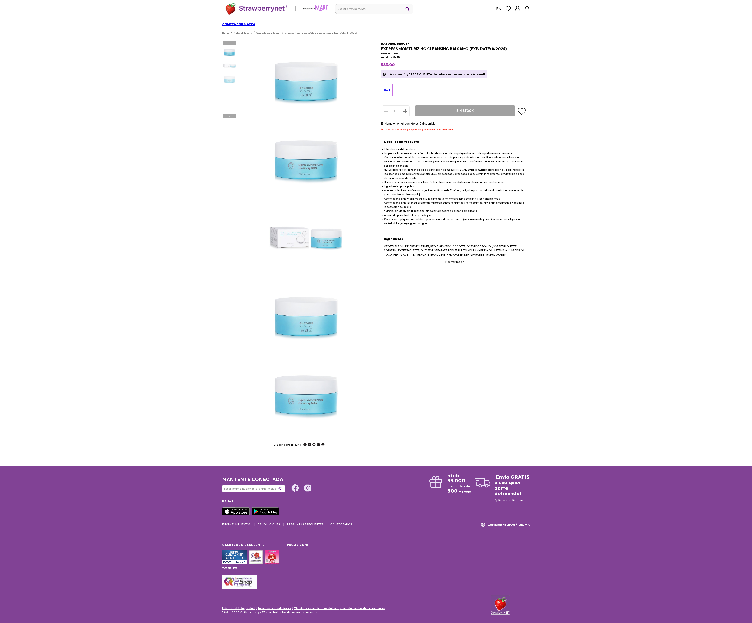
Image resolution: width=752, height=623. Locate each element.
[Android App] (266, 514)
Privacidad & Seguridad (238, 608)
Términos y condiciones (274, 608)
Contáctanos (341, 524)
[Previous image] (229, 43)
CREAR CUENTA (420, 74)
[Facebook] (295, 488)
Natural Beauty (395, 43)
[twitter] (314, 445)
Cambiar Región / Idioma (509, 525)
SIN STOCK (465, 110)
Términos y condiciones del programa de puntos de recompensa (339, 608)
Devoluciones (269, 524)
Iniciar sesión (397, 74)
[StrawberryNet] (254, 8)
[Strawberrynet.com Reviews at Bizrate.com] (234, 563)
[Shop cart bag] (527, 8)
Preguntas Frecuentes (305, 524)
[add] (405, 111)
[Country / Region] (499, 8)
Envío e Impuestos (236, 524)
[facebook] (305, 445)
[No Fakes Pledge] (272, 561)
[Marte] (315, 10)
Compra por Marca (238, 24)
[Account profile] (517, 8)
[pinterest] (309, 445)
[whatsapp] (323, 445)
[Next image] (229, 116)
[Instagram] (307, 488)
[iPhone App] (237, 514)
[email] (318, 445)
